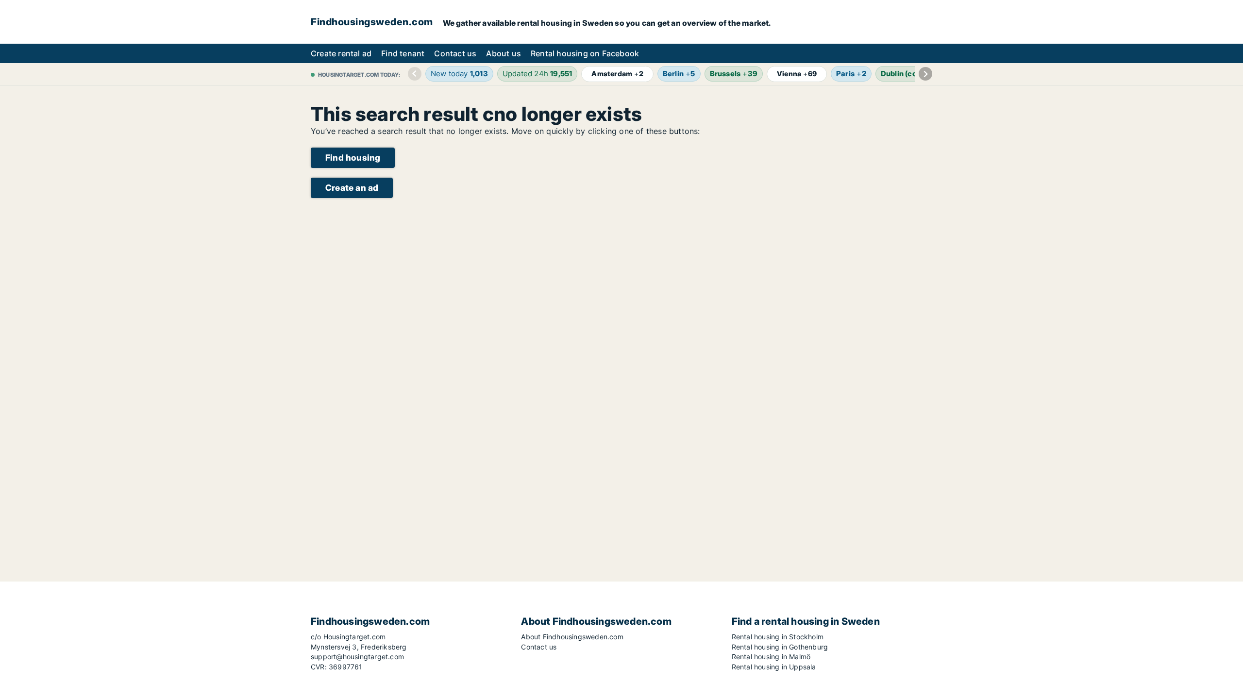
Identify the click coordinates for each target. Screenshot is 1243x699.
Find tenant (402, 53)
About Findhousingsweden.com (572, 636)
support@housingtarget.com (357, 656)
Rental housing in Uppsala (774, 667)
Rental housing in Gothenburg (780, 647)
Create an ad (351, 188)
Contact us (455, 53)
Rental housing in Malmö (771, 656)
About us (503, 53)
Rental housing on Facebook (585, 53)
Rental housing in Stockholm (777, 636)
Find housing (352, 157)
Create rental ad (341, 53)
